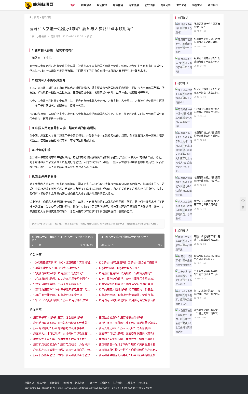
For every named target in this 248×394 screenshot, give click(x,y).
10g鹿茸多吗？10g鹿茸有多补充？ (119, 268)
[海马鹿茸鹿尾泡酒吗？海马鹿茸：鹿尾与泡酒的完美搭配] (183, 291)
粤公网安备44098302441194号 (128, 388)
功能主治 (197, 5)
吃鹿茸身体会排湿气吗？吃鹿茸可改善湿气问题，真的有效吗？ (207, 112)
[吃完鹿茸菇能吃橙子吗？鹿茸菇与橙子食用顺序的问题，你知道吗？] (183, 201)
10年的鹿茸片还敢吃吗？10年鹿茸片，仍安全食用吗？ (128, 289)
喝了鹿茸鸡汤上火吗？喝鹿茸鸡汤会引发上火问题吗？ (207, 92)
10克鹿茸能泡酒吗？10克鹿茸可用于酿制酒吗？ (61, 278)
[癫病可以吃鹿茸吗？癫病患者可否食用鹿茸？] (183, 256)
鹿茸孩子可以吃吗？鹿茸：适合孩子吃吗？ (59, 317)
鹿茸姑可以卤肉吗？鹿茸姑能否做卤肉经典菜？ (61, 322)
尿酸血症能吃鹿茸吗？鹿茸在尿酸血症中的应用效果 (207, 239)
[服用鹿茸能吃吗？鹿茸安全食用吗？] (183, 24)
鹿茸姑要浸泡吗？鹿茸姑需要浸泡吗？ (122, 317)
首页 (72, 5)
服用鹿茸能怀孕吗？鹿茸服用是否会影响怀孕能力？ (207, 42)
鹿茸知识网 (47, 388)
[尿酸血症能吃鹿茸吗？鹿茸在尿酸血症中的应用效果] (183, 236)
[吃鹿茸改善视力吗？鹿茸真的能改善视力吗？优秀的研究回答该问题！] (183, 177)
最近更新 (148, 388)
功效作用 (150, 5)
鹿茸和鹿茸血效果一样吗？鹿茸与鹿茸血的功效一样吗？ (62, 349)
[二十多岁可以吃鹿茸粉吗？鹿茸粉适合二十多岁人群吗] (183, 271)
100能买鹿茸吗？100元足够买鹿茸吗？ (56, 268)
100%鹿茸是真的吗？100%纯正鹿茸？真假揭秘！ (62, 262)
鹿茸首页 (29, 382)
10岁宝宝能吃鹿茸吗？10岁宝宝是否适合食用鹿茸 (128, 284)
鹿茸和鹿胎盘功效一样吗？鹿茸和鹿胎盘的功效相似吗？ (62, 355)
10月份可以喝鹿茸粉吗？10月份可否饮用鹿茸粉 (127, 300)
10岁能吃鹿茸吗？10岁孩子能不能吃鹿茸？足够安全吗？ (62, 289)
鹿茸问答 (165, 5)
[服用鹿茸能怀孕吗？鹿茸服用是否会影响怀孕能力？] (183, 39)
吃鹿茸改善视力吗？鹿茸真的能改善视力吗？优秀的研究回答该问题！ (207, 180)
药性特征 (213, 5)
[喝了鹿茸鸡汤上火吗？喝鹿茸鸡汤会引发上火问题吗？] (183, 89)
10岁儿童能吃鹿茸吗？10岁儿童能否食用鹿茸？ (127, 278)
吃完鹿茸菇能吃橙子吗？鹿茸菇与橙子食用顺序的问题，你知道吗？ (207, 204)
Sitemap (76, 388)
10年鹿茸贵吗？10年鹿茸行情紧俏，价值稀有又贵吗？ (128, 295)
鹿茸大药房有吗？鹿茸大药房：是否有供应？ (126, 328)
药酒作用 (118, 5)
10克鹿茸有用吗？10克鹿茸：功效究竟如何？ (126, 273)
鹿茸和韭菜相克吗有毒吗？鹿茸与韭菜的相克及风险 (128, 355)
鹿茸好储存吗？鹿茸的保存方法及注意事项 (59, 328)
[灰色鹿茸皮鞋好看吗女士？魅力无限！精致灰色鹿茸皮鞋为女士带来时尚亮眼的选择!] (183, 310)
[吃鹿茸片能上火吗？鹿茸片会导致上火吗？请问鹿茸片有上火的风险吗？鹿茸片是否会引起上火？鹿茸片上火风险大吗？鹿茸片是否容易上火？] (183, 133)
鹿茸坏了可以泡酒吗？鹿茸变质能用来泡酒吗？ (127, 333)
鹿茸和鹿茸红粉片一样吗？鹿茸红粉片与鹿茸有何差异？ (128, 349)
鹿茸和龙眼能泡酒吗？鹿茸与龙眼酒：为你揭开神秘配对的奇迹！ (62, 344)
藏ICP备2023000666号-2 (101, 388)
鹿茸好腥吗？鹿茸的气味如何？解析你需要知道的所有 (128, 322)
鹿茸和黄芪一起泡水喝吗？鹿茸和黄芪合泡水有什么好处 (128, 344)
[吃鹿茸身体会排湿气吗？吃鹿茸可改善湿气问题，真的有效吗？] (183, 109)
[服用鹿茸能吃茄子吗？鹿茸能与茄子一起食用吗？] (183, 58)
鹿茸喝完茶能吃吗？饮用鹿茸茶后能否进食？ (60, 339)
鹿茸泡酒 (86, 5)
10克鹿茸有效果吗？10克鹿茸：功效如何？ (59, 273)
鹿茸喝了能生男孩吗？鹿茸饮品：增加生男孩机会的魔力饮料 (128, 339)
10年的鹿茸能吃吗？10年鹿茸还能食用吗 (57, 295)
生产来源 (181, 5)
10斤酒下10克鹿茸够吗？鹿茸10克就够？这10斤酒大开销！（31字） (62, 300)
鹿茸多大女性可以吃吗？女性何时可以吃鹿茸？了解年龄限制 (62, 333)
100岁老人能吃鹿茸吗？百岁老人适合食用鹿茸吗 (128, 262)
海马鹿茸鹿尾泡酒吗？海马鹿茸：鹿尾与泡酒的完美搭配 (207, 294)
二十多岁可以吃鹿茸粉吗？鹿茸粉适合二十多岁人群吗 (207, 274)
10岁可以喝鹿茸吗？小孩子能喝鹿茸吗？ (57, 284)
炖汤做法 (102, 5)
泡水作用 (134, 5)
